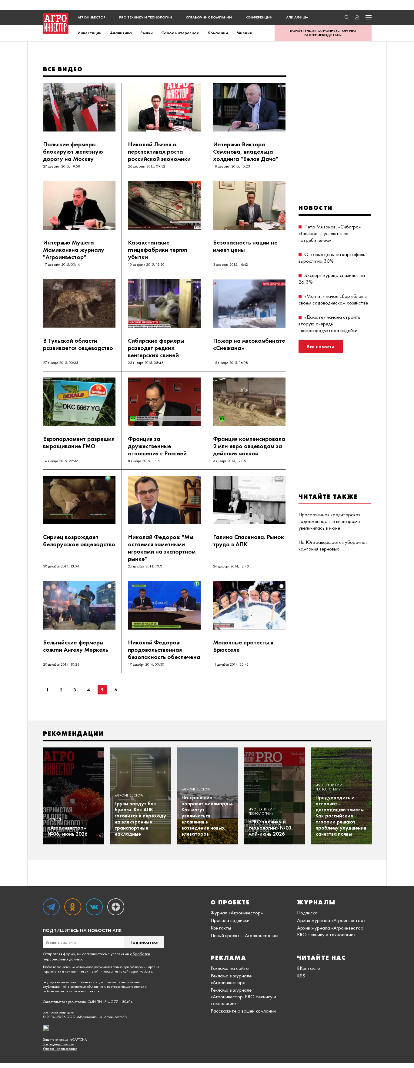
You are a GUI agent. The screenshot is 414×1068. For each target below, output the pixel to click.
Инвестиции (90, 32)
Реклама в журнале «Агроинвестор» (231, 979)
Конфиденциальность (58, 1044)
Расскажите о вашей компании (243, 1010)
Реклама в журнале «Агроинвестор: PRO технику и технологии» (243, 996)
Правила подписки (230, 920)
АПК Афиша (297, 17)
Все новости (320, 346)
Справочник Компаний (209, 17)
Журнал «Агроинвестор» (237, 912)
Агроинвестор (91, 17)
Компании (218, 32)
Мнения (244, 32)
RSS (301, 975)
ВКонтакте (308, 968)
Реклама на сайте (230, 968)
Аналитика (121, 32)
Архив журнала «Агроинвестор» (331, 920)
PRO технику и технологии (145, 17)
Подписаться (144, 942)
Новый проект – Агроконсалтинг (245, 935)
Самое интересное (180, 32)
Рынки (146, 32)
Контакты (221, 927)
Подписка (307, 912)
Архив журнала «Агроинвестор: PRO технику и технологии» (330, 931)
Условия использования (60, 1048)
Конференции (258, 17)
